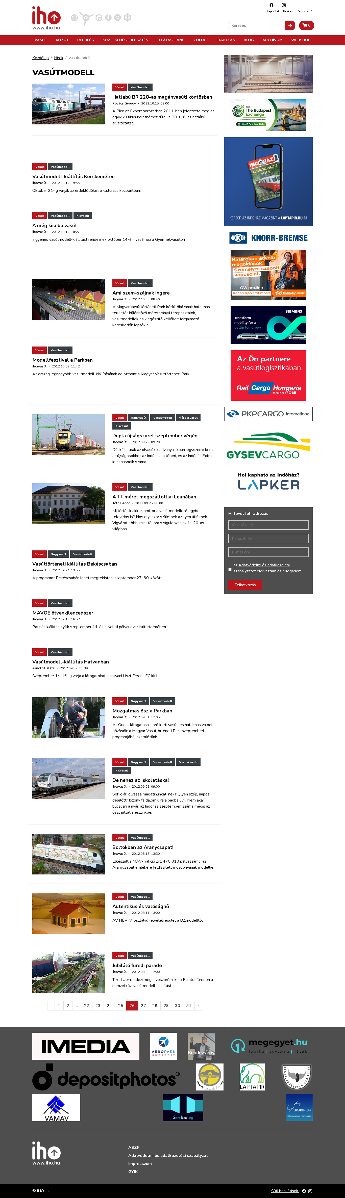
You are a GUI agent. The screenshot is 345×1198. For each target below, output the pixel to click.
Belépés (288, 11)
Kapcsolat (272, 11)
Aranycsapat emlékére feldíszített (142, 867)
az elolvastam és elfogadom (268, 568)
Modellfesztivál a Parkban (62, 360)
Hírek (58, 58)
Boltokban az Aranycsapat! (142, 847)
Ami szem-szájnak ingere (141, 293)
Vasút (41, 39)
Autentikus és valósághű (140, 906)
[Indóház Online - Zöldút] (117, 17)
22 (86, 1005)
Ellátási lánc (171, 39)
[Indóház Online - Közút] (98, 17)
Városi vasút (188, 418)
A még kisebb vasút (54, 225)
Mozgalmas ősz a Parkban (142, 711)
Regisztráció (304, 11)
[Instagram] (282, 5)
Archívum (272, 39)
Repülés (85, 39)
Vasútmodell (140, 87)
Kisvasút (83, 216)
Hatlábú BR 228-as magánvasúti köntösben (162, 97)
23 (98, 1005)
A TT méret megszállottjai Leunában (154, 497)
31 (188, 1005)
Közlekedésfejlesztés (125, 39)
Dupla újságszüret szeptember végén (155, 436)
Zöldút (201, 39)
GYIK (133, 1172)
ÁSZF (133, 1147)
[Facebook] (270, 5)
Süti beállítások (285, 1191)
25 (120, 1005)
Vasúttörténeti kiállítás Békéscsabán (74, 564)
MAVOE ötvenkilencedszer (62, 613)
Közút (62, 39)
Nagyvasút (138, 418)
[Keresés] (290, 25)
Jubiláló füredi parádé (137, 965)
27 (143, 1005)
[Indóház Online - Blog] (108, 17)
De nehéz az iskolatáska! (140, 780)
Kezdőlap (40, 58)
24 (109, 1005)
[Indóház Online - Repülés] (86, 17)
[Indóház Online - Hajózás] (127, 17)
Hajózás (226, 39)
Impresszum (140, 1163)
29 (166, 1005)
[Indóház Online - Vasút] (74, 17)
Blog (249, 39)
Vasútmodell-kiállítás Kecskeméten (73, 176)
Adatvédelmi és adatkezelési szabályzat (168, 1155)
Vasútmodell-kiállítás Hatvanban (70, 662)
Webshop (300, 39)
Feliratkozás (245, 585)
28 (154, 1005)
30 (177, 1005)
